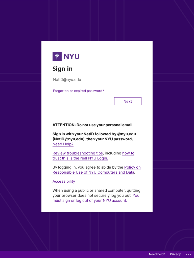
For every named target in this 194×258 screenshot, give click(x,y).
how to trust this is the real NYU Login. (93, 155)
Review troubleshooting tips (78, 153)
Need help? (157, 254)
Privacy (175, 254)
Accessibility (64, 181)
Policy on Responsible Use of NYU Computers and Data (97, 170)
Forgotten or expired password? (78, 91)
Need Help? (63, 144)
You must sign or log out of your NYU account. (96, 198)
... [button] (189, 253)
